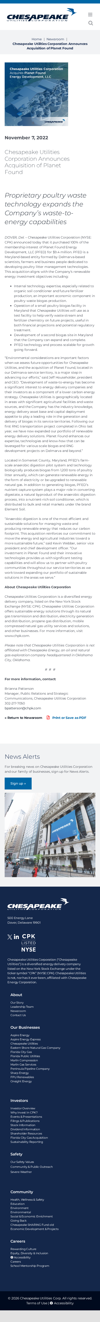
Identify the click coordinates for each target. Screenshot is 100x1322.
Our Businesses (25, 1027)
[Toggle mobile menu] (90, 14)
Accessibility (63, 1303)
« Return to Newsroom (23, 718)
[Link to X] (10, 945)
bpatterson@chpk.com (23, 708)
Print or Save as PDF (68, 718)
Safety (16, 1154)
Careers (17, 1241)
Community (21, 1192)
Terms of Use (36, 1303)
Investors (19, 1100)
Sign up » (18, 783)
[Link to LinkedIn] (16, 945)
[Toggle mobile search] (90, 22)
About (16, 995)
